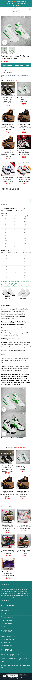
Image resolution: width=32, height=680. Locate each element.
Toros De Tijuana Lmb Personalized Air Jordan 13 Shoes (24, 152)
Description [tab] (4, 201)
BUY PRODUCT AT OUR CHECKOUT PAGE (16, 65)
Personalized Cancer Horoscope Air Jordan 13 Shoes (8, 551)
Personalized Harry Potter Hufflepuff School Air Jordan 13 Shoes (8, 527)
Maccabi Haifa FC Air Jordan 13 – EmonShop (23, 99)
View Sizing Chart (6, 620)
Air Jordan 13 (10, 53)
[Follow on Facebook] (2, 600)
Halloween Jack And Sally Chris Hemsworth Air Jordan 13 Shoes (24, 126)
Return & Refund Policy (8, 636)
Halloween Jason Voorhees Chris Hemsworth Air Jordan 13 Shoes (8, 153)
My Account (5, 610)
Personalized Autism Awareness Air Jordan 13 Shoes (24, 551)
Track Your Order (6, 623)
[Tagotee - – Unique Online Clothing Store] (16, 10)
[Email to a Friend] (12, 189)
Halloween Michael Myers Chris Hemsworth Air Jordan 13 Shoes (8, 126)
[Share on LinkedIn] (18, 189)
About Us (4, 614)
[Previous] (3, 31)
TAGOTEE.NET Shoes (19, 438)
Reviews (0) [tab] (4, 204)
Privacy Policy (5, 642)
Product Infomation (7, 617)
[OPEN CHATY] (4, 676)
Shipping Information (7, 639)
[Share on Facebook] (6, 189)
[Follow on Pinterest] (8, 600)
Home (3, 53)
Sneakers (25, 75)
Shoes (21, 75)
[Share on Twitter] (9, 189)
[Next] (28, 31)
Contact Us (4, 626)
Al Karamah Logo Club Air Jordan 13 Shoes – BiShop (8, 179)
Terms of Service (6, 645)
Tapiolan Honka (5, 76)
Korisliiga (14, 75)
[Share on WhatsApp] (3, 189)
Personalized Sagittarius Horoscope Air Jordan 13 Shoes (24, 526)
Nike (18, 75)
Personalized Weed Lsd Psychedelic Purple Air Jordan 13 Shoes (8, 574)
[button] (2, 10)
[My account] (29, 9)
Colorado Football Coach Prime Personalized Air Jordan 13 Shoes (8, 100)
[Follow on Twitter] (6, 600)
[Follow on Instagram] (4, 600)
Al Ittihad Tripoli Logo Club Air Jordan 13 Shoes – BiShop (23, 179)
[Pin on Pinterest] (15, 189)
